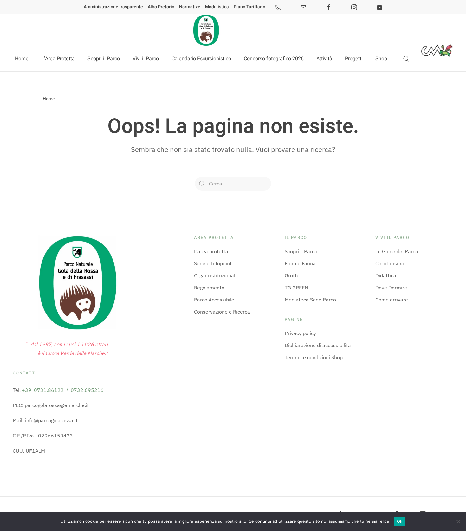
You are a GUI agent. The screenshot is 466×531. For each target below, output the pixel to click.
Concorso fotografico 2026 (274, 58)
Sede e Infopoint (213, 263)
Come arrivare (391, 299)
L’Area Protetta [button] (58, 58)
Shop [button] (381, 58)
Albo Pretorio (161, 6)
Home (22, 58)
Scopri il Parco (301, 251)
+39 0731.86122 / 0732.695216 (63, 390)
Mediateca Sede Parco (310, 299)
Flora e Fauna (300, 263)
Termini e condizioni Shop (314, 357)
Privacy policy (300, 333)
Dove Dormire (391, 287)
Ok (400, 521)
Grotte (292, 275)
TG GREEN (296, 287)
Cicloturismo (389, 263)
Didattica (385, 275)
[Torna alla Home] (205, 30)
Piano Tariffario (249, 6)
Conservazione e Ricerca (222, 311)
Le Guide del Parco (396, 251)
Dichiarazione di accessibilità (318, 345)
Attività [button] (324, 58)
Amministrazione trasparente (113, 6)
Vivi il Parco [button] (146, 58)
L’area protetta (211, 251)
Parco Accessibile (214, 299)
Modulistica (217, 6)
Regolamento (209, 287)
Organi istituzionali (215, 275)
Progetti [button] (354, 58)
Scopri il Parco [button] (103, 58)
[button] (406, 58)
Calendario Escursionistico (201, 58)
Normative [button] (189, 6)
